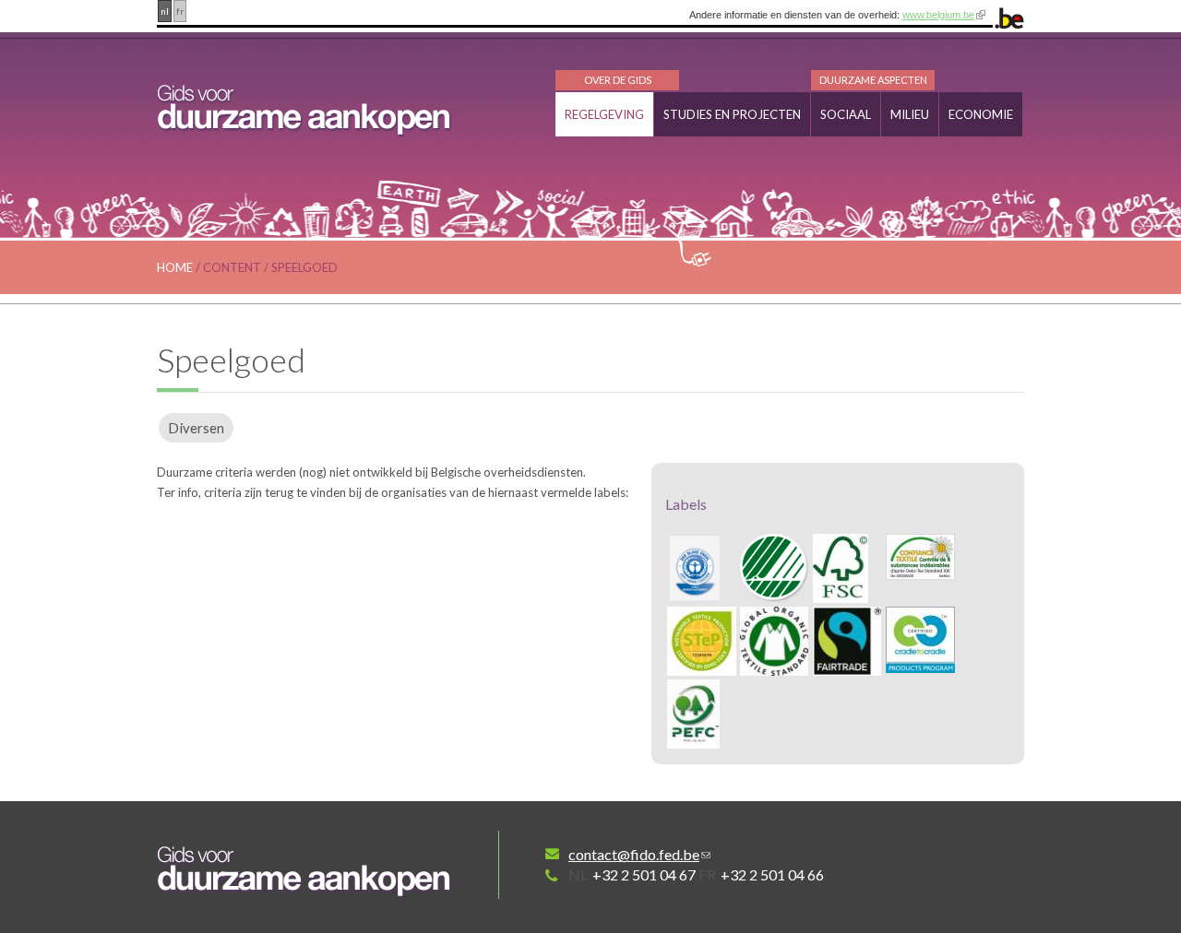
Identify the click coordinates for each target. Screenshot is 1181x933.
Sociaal (845, 114)
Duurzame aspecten (873, 80)
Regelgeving (604, 114)
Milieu (909, 114)
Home (175, 267)
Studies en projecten (732, 114)
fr (180, 11)
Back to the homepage (304, 872)
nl (165, 11)
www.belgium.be (938, 14)
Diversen (196, 427)
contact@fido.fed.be (633, 854)
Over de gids (617, 80)
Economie (980, 114)
